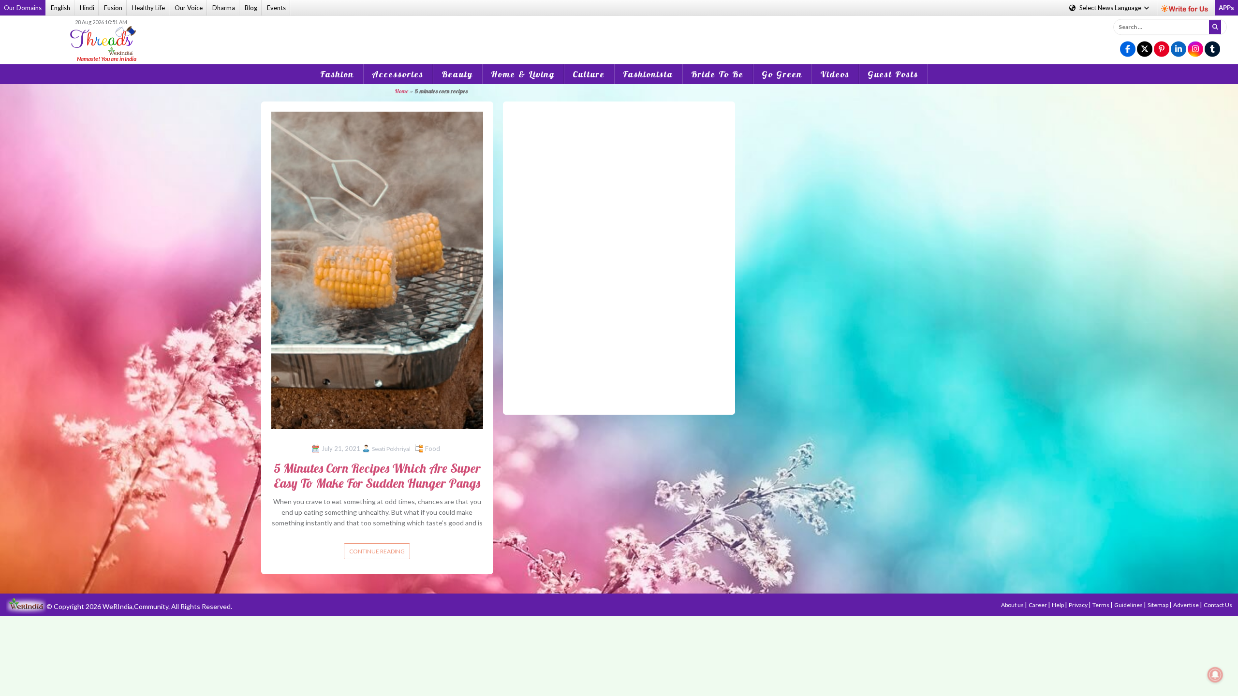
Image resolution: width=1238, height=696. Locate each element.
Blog (251, 8)
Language (1111, 8)
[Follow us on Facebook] (1127, 49)
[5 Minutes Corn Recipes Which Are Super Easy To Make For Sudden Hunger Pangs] (377, 269)
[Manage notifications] (1215, 674)
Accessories (398, 74)
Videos (835, 74)
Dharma (223, 8)
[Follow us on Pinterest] (1161, 49)
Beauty (457, 74)
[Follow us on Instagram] (1195, 49)
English (60, 8)
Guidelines (1129, 605)
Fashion (337, 74)
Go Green (782, 74)
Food (432, 448)
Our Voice (189, 8)
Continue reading (377, 551)
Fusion (113, 8)
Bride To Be (717, 74)
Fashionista (648, 74)
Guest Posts (893, 74)
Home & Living (523, 74)
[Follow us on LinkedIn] (1178, 49)
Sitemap (1158, 605)
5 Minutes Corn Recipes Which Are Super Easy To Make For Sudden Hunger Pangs (377, 475)
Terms (1101, 605)
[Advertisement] (619, 33)
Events (276, 8)
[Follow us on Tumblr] (1212, 49)
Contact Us (1218, 605)
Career (1038, 605)
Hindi (87, 8)
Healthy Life (148, 8)
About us (1013, 605)
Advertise (1186, 605)
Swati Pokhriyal (391, 448)
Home (401, 91)
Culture (589, 74)
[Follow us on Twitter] (1144, 49)
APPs (1226, 8)
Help (1058, 605)
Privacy (1079, 605)
